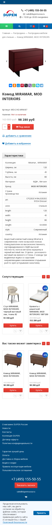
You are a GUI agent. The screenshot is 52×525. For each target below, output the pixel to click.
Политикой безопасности (15, 522)
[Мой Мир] (18, 85)
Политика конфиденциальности (17, 443)
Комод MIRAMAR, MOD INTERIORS (11, 374)
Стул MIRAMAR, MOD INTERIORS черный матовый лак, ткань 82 (12, 310)
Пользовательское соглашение (17, 470)
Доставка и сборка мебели (15, 459)
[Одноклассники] (14, 85)
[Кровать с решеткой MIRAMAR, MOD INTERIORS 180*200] (39, 294)
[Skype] (37, 85)
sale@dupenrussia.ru (35, 14)
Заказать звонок (26, 485)
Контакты (7, 432)
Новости (6, 428)
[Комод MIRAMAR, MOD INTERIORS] (13, 361)
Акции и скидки (9, 462)
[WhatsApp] (33, 85)
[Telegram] (41, 85)
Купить (13, 325)
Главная (6, 33)
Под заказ (24, 126)
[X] (26, 85)
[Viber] (30, 85)
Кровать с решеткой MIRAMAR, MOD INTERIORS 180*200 (39, 310)
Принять (41, 513)
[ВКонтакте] (10, 85)
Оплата (5, 455)
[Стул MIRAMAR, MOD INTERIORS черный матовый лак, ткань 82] (13, 294)
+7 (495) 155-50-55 (35, 10)
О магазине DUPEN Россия (15, 424)
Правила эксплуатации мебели (16, 466)
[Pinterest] (22, 85)
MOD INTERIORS (39, 186)
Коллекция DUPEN (11, 435)
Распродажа (19, 33)
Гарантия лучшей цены (13, 451)
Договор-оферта (10, 439)
